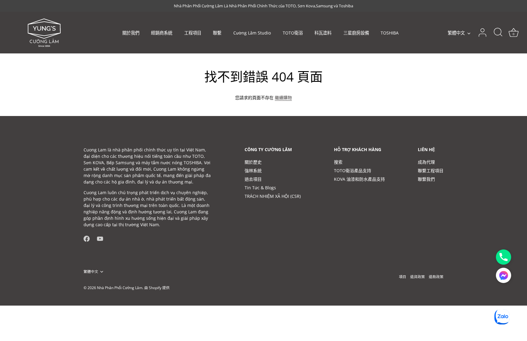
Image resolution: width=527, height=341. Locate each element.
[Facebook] (87, 238)
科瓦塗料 (323, 33)
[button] (503, 275)
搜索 (338, 162)
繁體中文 (456, 33)
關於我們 (130, 33)
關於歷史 (253, 162)
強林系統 (253, 170)
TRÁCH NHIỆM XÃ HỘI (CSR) (273, 196)
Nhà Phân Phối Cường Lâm (119, 287)
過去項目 (253, 179)
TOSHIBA (390, 33)
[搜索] (498, 32)
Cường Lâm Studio (252, 33)
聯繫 (217, 33)
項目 (402, 276)
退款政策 (436, 276)
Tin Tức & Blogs (260, 187)
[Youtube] (100, 238)
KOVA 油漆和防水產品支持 (359, 179)
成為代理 (426, 162)
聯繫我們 (426, 179)
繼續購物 (283, 97)
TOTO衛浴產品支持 (352, 170)
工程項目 (192, 33)
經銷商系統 (161, 33)
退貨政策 (417, 276)
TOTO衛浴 (293, 33)
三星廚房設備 (356, 33)
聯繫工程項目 (430, 170)
